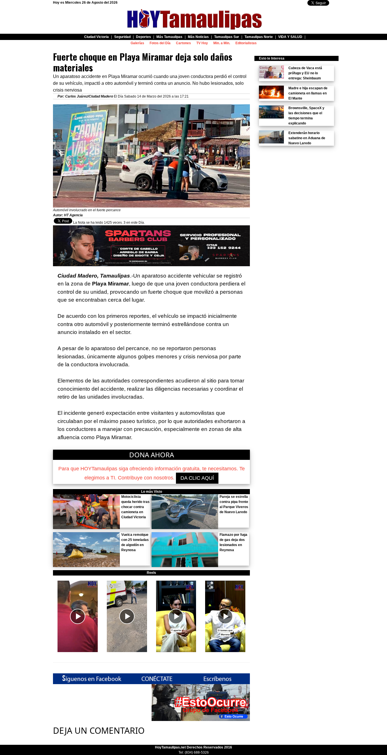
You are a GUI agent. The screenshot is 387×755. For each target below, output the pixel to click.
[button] (78, 616)
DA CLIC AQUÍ (197, 478)
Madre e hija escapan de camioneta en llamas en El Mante (308, 93)
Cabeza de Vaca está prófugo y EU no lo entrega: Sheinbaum (305, 73)
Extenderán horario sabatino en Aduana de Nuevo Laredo (306, 138)
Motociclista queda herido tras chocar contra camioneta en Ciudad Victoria (135, 507)
